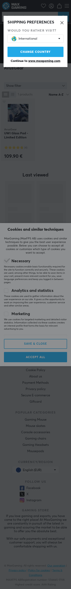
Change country (35, 51)
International (28, 38)
